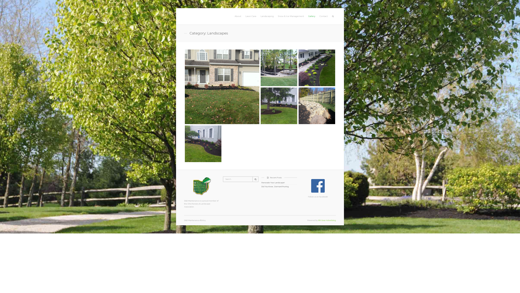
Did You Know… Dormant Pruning (275, 187)
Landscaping (267, 16)
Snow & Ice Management (291, 16)
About (238, 16)
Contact (323, 16)
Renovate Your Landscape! (273, 183)
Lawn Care (250, 16)
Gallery (311, 16)
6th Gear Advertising (327, 220)
